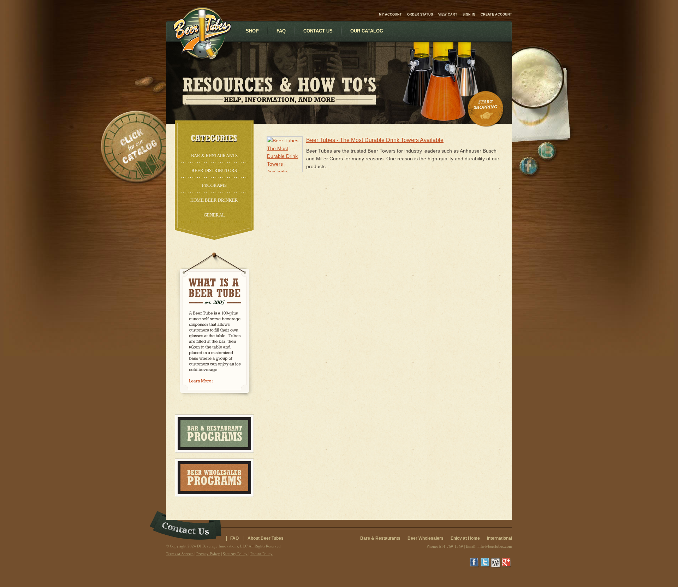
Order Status (420, 14)
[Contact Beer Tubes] (185, 526)
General (214, 215)
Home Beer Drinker (214, 200)
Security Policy (235, 553)
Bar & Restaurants (214, 155)
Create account (496, 14)
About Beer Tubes (266, 538)
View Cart (447, 14)
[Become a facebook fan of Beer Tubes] (528, 166)
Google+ (506, 563)
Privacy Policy (208, 553)
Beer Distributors (214, 170)
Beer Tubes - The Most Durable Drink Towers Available (375, 140)
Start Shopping (486, 109)
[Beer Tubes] (202, 57)
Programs (214, 185)
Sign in (469, 14)
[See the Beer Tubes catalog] (133, 146)
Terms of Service (180, 553)
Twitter (485, 563)
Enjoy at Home (465, 538)
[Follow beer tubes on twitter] (547, 150)
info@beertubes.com (494, 546)
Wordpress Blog (496, 563)
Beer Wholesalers (426, 538)
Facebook (475, 563)
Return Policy (261, 553)
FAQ (234, 538)
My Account (390, 14)
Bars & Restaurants (380, 538)
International (499, 538)
